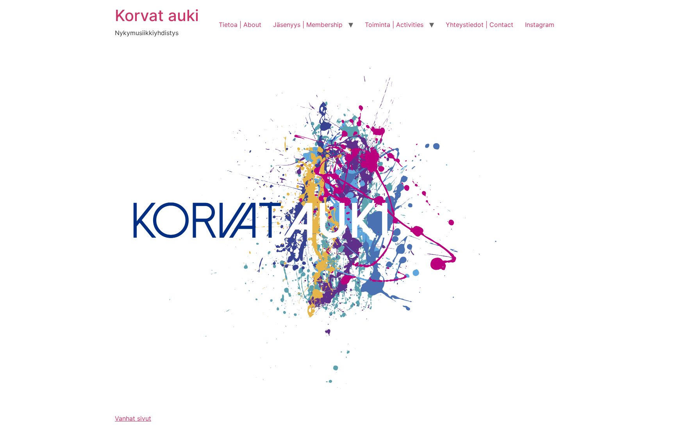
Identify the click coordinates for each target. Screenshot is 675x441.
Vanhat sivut (133, 418)
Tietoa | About (240, 24)
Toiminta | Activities (394, 24)
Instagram (539, 24)
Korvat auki (157, 15)
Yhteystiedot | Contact (479, 24)
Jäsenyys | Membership (308, 24)
